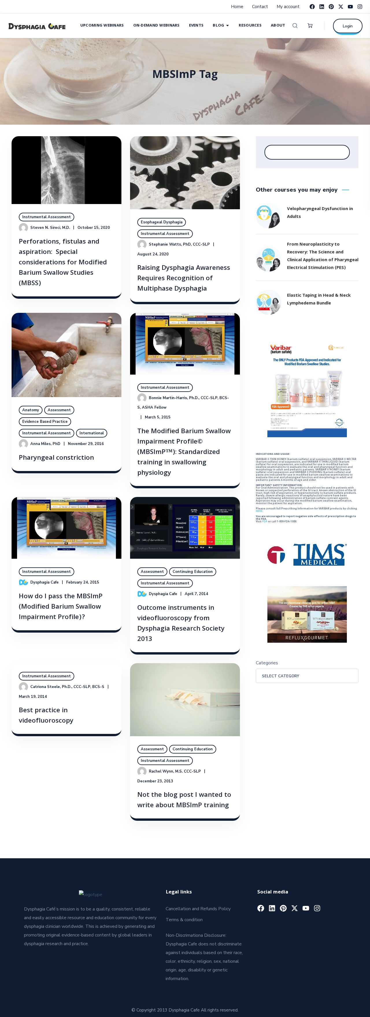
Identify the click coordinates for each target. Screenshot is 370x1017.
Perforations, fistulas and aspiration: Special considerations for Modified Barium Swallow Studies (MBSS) (63, 263)
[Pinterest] (331, 6)
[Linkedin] (321, 6)
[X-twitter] (340, 6)
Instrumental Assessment (46, 217)
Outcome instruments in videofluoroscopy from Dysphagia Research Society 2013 (181, 624)
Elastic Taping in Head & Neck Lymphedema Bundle (319, 299)
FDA (264, 522)
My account (288, 7)
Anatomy (30, 410)
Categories (267, 663)
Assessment (59, 410)
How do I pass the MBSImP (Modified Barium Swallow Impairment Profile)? (61, 607)
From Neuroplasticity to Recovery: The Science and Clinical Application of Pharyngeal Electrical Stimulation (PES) (322, 256)
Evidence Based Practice (45, 421)
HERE (259, 511)
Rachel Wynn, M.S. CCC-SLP (175, 771)
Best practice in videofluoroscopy (46, 716)
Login (348, 26)
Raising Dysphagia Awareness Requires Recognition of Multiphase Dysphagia (183, 279)
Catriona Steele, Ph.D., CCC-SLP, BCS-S (67, 686)
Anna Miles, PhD (45, 443)
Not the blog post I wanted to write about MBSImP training (184, 801)
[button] (295, 26)
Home (237, 7)
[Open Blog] (227, 25)
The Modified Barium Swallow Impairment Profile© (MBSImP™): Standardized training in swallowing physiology (184, 452)
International (91, 433)
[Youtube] (350, 6)
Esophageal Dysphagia (161, 222)
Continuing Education (193, 571)
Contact (260, 7)
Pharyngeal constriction (56, 458)
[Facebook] (312, 6)
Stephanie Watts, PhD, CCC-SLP (179, 244)
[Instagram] (359, 6)
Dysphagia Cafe (44, 582)
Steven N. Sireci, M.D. (50, 227)
